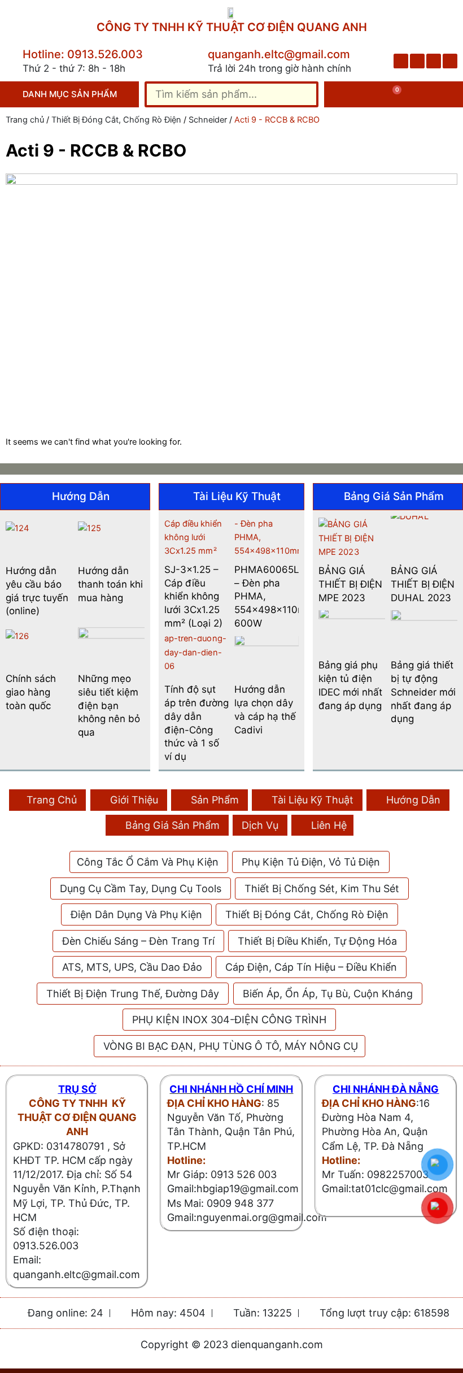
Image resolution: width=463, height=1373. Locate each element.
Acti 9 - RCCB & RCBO (96, 150)
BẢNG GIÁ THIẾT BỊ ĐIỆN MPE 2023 (350, 584)
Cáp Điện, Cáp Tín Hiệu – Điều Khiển (311, 967)
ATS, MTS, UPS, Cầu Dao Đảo (132, 967)
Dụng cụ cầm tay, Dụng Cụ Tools (140, 888)
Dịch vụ (260, 825)
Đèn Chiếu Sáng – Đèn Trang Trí (138, 941)
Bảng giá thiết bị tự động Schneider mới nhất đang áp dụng (423, 691)
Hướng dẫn (413, 800)
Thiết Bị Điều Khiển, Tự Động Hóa (317, 941)
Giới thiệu (134, 800)
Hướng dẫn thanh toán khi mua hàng (110, 584)
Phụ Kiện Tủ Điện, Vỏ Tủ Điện (311, 862)
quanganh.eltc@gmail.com (279, 54)
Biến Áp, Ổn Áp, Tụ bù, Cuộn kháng (328, 994)
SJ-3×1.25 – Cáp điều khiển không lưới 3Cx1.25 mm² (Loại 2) (193, 596)
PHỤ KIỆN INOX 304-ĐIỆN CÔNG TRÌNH (229, 1020)
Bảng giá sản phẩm (172, 825)
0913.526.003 (45, 1246)
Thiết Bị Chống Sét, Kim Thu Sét (321, 888)
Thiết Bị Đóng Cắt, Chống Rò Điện (116, 120)
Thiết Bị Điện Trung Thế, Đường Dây (132, 994)
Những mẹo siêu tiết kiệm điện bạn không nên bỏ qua (109, 705)
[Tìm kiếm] (303, 94)
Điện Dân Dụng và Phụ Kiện (136, 914)
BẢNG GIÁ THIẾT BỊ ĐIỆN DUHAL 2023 (423, 584)
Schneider (208, 120)
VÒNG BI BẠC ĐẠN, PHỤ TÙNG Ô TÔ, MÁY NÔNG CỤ (230, 1046)
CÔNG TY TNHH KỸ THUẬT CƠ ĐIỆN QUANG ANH (232, 27)
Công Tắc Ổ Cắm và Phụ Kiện (148, 862)
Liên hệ (329, 825)
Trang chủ (25, 120)
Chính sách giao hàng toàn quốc (31, 692)
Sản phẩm (215, 800)
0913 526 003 (244, 1174)
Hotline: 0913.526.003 (83, 54)
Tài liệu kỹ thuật (312, 800)
